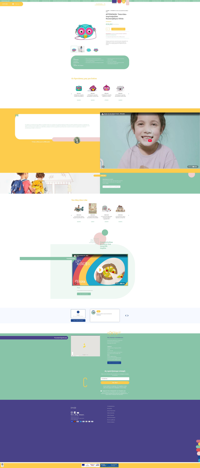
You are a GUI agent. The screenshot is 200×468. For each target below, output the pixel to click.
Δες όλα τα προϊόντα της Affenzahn (111, 186)
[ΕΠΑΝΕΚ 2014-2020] (91, 465)
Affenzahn (108, 21)
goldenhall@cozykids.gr (116, 359)
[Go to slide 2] (81, 49)
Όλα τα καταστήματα (114, 362)
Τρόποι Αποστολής (110, 412)
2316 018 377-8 (110, 353)
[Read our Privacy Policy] (128, 392)
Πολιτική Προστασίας (111, 410)
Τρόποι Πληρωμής (110, 415)
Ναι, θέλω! (115, 382)
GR (127, 0)
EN (127, 3)
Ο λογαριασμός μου (111, 406)
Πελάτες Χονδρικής (110, 422)
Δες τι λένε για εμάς (78, 320)
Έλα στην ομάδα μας (111, 419)
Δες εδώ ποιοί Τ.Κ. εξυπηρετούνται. (111, 34)
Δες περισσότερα (84, 294)
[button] (100, 4)
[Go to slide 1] (74, 49)
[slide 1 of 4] (85, 26)
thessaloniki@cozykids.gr (116, 357)
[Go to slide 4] (96, 49)
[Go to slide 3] (88, 49)
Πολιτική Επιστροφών (111, 417)
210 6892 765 (117, 353)
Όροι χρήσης (109, 408)
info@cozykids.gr (113, 356)
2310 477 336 (110, 350)
